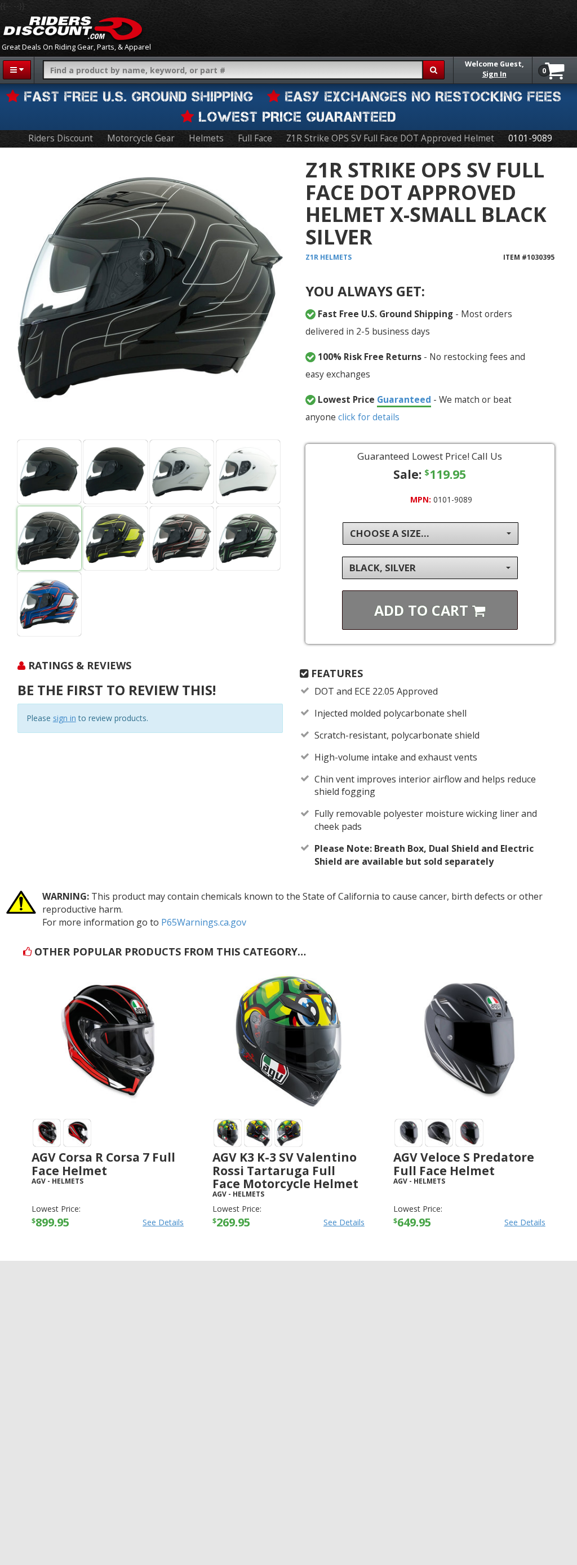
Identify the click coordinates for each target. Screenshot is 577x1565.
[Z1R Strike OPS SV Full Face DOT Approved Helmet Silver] (182, 472)
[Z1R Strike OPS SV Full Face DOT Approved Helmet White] (248, 472)
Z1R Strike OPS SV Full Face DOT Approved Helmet (390, 138)
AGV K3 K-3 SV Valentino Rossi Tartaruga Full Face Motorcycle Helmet (285, 1170)
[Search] (434, 69)
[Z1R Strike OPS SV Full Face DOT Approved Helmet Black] (150, 296)
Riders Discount (60, 138)
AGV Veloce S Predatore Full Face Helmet (463, 1163)
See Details (163, 1222)
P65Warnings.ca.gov (203, 922)
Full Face (255, 138)
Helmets (206, 138)
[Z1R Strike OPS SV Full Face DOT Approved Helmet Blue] (49, 604)
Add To (423, 610)
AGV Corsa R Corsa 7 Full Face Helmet (103, 1163)
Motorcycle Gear (141, 138)
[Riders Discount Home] (72, 28)
